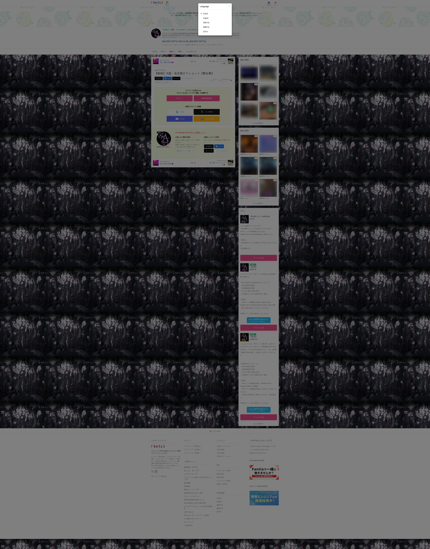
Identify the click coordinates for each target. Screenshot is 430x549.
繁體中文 (206, 27)
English (205, 18)
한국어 (205, 31)
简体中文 (206, 22)
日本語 (205, 14)
